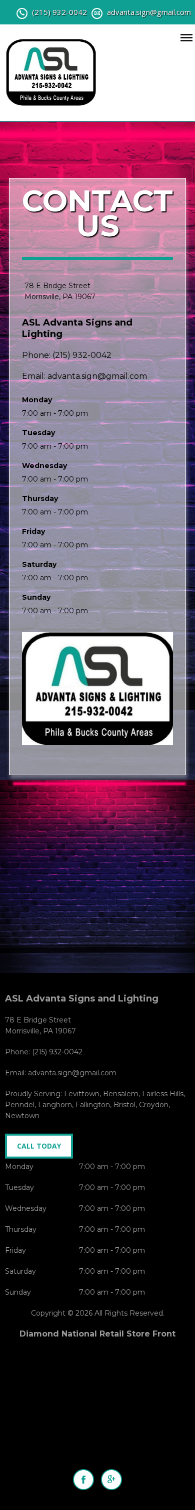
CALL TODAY (39, 1146)
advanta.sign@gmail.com (149, 12)
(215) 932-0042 (59, 12)
